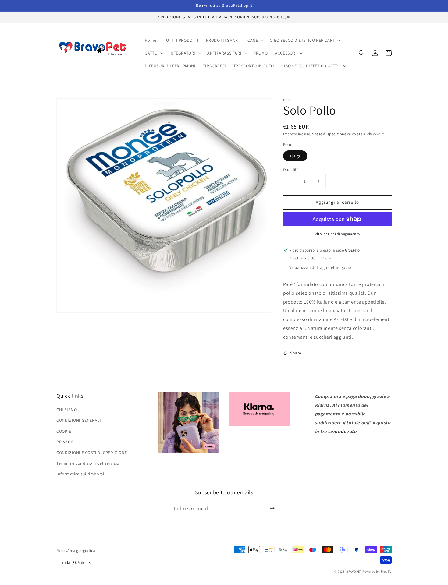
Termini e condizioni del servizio (87, 463)
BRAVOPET (354, 571)
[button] (361, 53)
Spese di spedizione (329, 134)
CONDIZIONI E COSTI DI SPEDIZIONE (91, 452)
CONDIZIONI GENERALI (78, 420)
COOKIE (63, 431)
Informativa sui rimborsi (80, 474)
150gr (295, 156)
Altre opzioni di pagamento (337, 233)
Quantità (291, 169)
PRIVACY (64, 442)
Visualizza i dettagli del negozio (320, 267)
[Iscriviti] (272, 508)
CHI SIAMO (66, 409)
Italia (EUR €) (72, 562)
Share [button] (295, 353)
